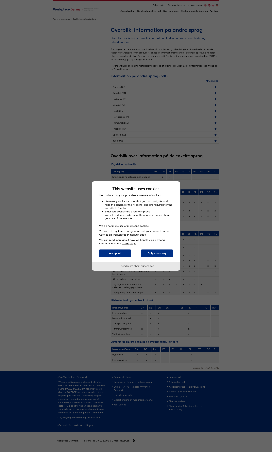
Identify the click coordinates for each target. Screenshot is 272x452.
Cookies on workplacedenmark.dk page (122, 234)
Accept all (115, 253)
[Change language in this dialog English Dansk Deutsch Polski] (174, 186)
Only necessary (157, 253)
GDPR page (129, 243)
